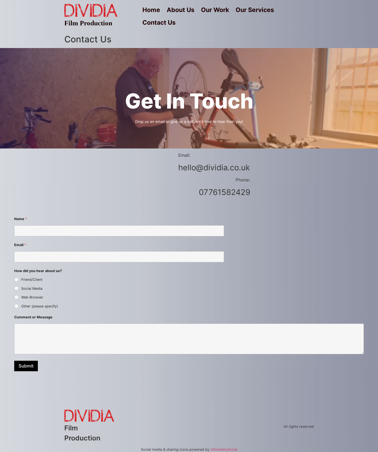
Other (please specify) (39, 306)
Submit (26, 366)
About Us (180, 10)
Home (151, 10)
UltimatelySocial (223, 449)
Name (20, 219)
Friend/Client (31, 279)
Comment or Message (33, 317)
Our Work (215, 10)
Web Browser (32, 297)
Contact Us (159, 22)
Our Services (255, 10)
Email (20, 245)
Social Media (31, 288)
